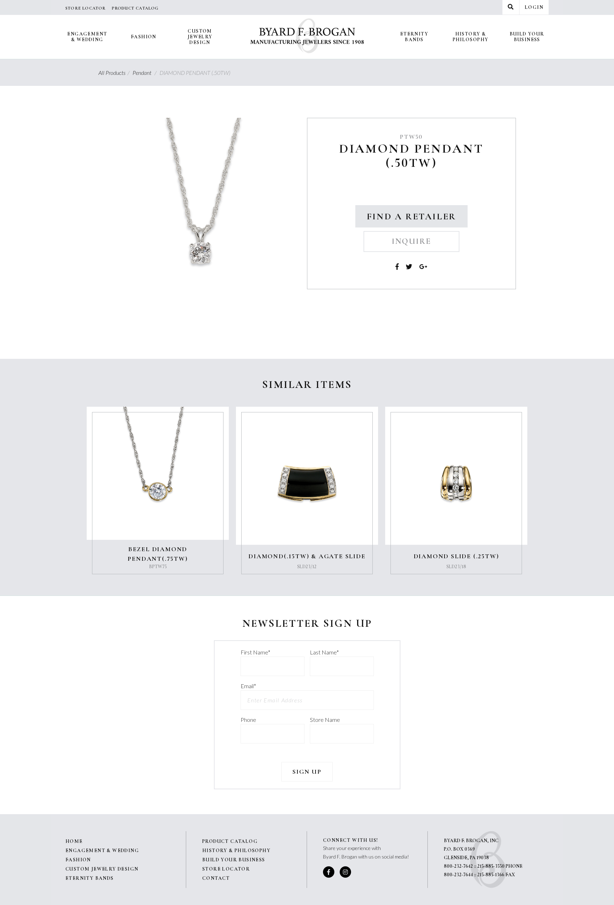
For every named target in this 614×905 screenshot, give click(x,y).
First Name (255, 652)
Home (74, 841)
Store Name (325, 719)
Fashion (143, 37)
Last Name (324, 652)
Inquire (411, 241)
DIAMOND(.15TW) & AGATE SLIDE (306, 556)
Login (534, 7)
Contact (216, 878)
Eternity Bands (414, 37)
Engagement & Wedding (87, 37)
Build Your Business (527, 37)
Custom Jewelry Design (200, 36)
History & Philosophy (471, 37)
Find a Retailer (411, 216)
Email (248, 685)
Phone (248, 719)
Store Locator (85, 8)
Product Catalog (135, 8)
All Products (114, 72)
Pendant (145, 72)
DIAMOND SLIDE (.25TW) (456, 556)
